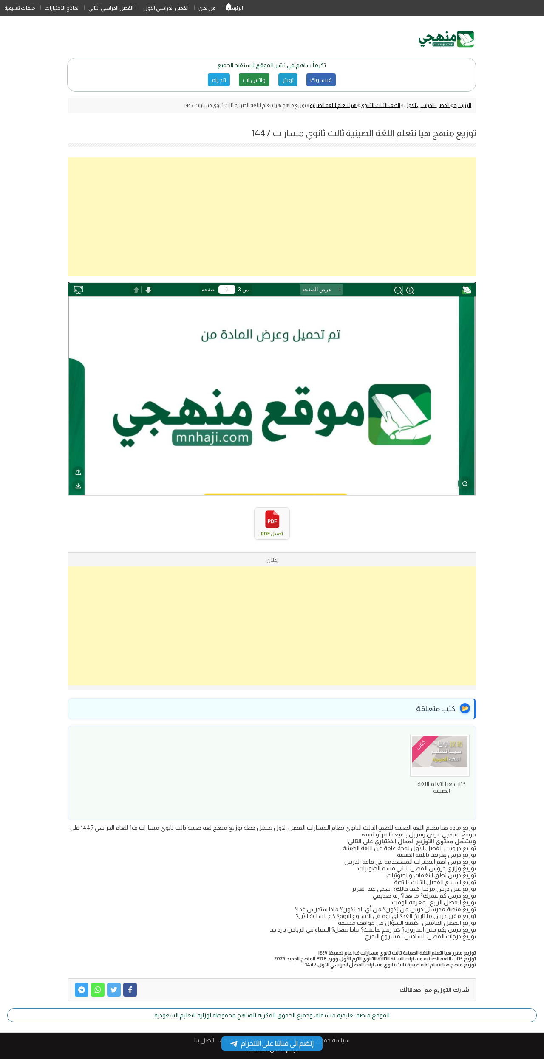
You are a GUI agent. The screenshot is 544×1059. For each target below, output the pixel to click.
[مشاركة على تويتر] (114, 990)
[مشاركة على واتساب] (98, 990)
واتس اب (254, 79)
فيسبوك (321, 79)
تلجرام (219, 79)
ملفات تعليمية (19, 8)
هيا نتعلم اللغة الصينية (333, 105)
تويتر (288, 79)
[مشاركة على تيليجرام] (81, 990)
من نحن (206, 8)
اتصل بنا (204, 1040)
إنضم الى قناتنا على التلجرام (277, 1043)
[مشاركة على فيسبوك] (130, 990)
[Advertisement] (272, 216)
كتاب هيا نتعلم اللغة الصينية (441, 787)
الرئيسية (228, 8)
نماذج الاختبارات (62, 8)
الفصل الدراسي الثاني (110, 8)
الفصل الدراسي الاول (166, 8)
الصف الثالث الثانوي (380, 105)
